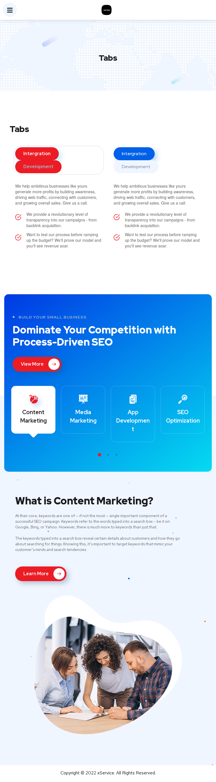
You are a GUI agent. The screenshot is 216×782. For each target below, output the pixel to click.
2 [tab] (108, 455)
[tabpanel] (33, 410)
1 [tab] (99, 455)
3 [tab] (116, 455)
